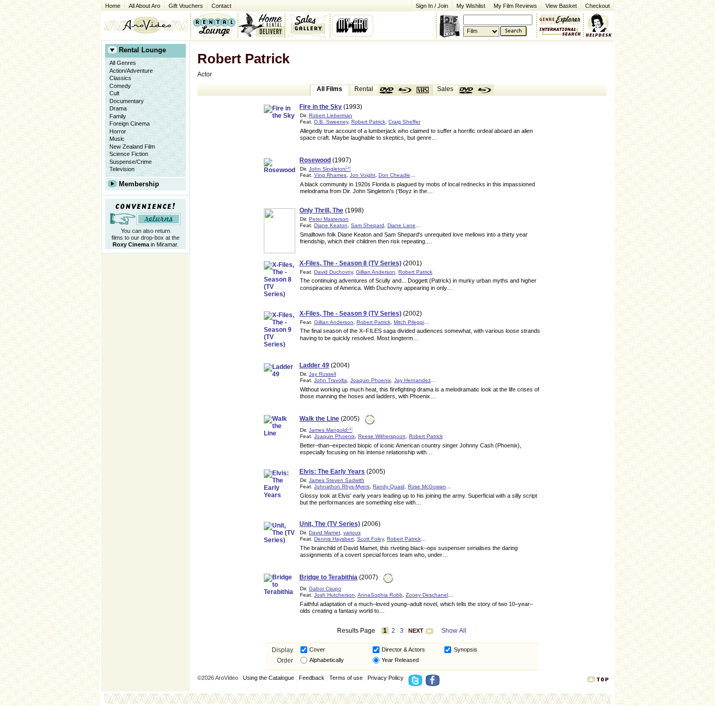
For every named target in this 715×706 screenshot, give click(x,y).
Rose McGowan (427, 486)
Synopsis (465, 649)
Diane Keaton (331, 225)
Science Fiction (128, 154)
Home (112, 6)
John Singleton (330, 169)
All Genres (122, 63)
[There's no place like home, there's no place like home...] (146, 25)
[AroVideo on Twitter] (417, 683)
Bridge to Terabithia (328, 577)
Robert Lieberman (330, 115)
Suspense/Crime (130, 162)
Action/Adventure (131, 71)
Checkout (597, 6)
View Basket (559, 5)
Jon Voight (362, 175)
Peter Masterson (329, 219)
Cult (114, 93)
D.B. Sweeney (331, 122)
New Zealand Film (132, 146)
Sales (445, 89)
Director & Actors (403, 649)
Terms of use (346, 678)
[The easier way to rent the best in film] (261, 25)
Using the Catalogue (268, 678)
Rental (363, 89)
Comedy (120, 86)
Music (117, 139)
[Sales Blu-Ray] (485, 90)
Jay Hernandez (412, 380)
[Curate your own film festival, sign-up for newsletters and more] (353, 25)
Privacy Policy (385, 678)
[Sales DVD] (467, 90)
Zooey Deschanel (427, 595)
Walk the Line (319, 418)
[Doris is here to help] (599, 25)
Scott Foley (370, 539)
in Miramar (145, 244)
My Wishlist (470, 6)
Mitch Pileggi (409, 322)
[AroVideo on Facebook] (434, 683)
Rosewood (315, 160)
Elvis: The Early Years (332, 471)
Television (122, 169)
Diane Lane (401, 225)
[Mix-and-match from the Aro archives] (560, 18)
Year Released (400, 660)
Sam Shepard (367, 225)
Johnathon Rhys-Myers (342, 486)
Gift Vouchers (186, 6)
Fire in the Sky (320, 106)
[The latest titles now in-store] (214, 25)
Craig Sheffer (404, 122)
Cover (317, 649)
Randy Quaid (389, 486)
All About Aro (144, 6)
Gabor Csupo (325, 588)
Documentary (126, 101)
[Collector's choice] (307, 25)
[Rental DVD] (387, 90)
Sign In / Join (432, 6)
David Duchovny (333, 272)
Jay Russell (322, 374)
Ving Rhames (330, 175)
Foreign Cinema (129, 123)
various (352, 532)
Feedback (312, 678)
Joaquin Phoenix (370, 380)
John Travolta (330, 380)
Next (415, 630)
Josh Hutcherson (334, 595)
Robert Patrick (368, 122)
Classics (120, 78)
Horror (117, 131)
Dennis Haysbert (334, 539)
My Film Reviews (515, 6)
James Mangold (330, 430)
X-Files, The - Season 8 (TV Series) (350, 263)
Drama (118, 108)
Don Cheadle (394, 175)
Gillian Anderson (375, 272)
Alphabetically (326, 660)
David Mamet (324, 532)
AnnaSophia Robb (380, 595)
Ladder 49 (314, 365)
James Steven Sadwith (336, 480)
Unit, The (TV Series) (329, 524)
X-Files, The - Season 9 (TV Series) (350, 313)
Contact (219, 5)
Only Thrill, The (321, 210)
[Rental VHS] (423, 90)
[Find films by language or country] (560, 32)
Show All (453, 630)
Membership (139, 184)
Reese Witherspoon (382, 436)
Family (117, 116)
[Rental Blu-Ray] (405, 90)
